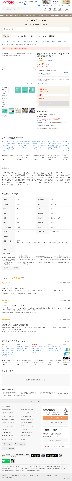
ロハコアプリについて (17, 456)
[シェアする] (28, 83)
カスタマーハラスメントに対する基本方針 (34, 466)
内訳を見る (66, 72)
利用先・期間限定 (46, 74)
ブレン (45, 58)
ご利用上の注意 (48, 466)
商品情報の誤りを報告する (11, 268)
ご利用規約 (4, 468)
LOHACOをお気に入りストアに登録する (56, 446)
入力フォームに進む (55, 440)
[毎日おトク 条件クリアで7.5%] (36, 15)
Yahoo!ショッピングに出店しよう (56, 6)
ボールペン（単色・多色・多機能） (45, 41)
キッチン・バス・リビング (27, 419)
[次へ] (34, 69)
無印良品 (23, 439)
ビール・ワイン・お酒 (26, 416)
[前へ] (3, 69)
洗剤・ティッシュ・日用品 (8, 419)
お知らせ (4, 466)
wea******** (5, 285)
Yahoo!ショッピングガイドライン (9, 477)
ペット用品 (4, 429)
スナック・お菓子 (25, 412)
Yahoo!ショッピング (6, 475)
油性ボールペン (62, 41)
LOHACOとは (10, 466)
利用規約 (49, 475)
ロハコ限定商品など (6, 409)
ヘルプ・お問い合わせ (56, 422)
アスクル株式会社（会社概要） (34, 470)
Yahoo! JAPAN (42, 6)
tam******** (4, 322)
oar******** (4, 303)
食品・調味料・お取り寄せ (8, 412)
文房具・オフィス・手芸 (19, 41)
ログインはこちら (42, 83)
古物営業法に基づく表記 (59, 468)
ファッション (24, 429)
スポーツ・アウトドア (7, 432)
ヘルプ (68, 6)
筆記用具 (31, 41)
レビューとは (66, 277)
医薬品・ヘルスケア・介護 (27, 426)
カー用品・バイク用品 (7, 439)
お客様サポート (18, 466)
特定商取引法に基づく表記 (31, 468)
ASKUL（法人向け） (21, 470)
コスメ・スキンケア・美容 (27, 409)
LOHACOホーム (6, 41)
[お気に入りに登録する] (32, 83)
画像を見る (4, 116)
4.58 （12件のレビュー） (49, 60)
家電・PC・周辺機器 (25, 435)
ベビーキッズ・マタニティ (27, 422)
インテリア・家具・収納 (7, 435)
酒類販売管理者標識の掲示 (45, 468)
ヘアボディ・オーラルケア (8, 422)
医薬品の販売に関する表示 (8, 470)
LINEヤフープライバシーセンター (38, 475)
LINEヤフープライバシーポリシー (20, 475)
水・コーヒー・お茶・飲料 (8, 416)
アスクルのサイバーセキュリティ (16, 468)
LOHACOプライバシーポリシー (60, 466)
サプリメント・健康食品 (7, 426)
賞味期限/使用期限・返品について (46, 128)
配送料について (41, 121)
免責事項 (54, 475)
